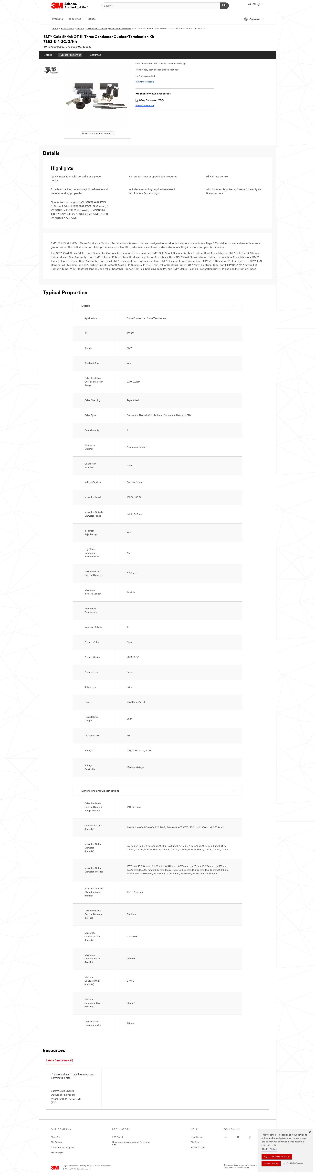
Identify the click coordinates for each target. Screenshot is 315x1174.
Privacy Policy (86, 1166)
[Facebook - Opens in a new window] (249, 1137)
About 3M (55, 1137)
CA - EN (252, 4)
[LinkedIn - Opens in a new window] (226, 1137)
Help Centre (196, 1137)
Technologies (57, 1152)
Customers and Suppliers (62, 1147)
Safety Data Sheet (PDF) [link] (151, 100)
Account (254, 19)
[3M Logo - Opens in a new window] (69, 5)
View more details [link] (145, 82)
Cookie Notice (269, 1149)
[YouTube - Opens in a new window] (237, 1137)
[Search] (224, 5)
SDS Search (117, 1137)
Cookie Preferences (102, 1166)
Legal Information (70, 1166)
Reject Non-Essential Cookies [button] (276, 1157)
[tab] (59, 1060)
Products (57, 19)
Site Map (195, 1142)
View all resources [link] (145, 106)
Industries (75, 19)
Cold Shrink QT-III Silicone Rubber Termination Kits (72, 1076)
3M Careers (56, 1142)
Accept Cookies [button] (271, 1164)
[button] (293, 1163)
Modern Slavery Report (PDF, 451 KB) (131, 1143)
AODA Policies (198, 1147)
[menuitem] (48, 55)
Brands (91, 19)
